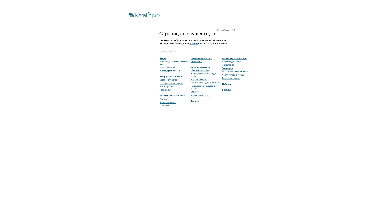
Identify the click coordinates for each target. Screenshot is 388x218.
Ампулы (163, 99)
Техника (195, 101)
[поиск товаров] (226, 51)
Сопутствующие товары (233, 75)
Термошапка (227, 68)
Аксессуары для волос (234, 58)
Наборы (226, 84)
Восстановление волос (172, 95)
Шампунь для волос (200, 70)
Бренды (226, 90)
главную (193, 43)
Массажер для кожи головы (235, 71)
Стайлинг (195, 92)
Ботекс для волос (168, 86)
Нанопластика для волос (171, 83)
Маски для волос (199, 79)
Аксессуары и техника (170, 71)
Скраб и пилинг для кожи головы (206, 82)
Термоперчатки (229, 65)
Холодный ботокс (168, 102)
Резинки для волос (231, 78)
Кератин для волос (168, 80)
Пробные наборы (167, 90)
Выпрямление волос (171, 76)
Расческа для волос (231, 62)
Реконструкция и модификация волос (174, 63)
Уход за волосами (168, 67)
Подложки (164, 105)
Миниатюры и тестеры (201, 95)
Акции (163, 58)
